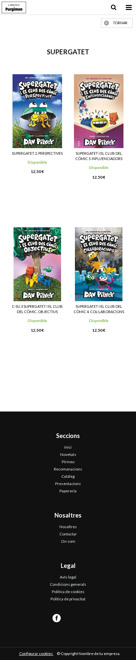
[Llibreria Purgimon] (14, 8)
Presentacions (68, 483)
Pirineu (68, 461)
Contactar (68, 533)
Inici (68, 447)
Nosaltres (68, 526)
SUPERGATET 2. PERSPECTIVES (37, 153)
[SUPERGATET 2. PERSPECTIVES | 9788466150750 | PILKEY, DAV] (37, 111)
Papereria (68, 490)
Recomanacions (68, 469)
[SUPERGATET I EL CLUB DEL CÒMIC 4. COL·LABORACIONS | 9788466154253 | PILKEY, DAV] (98, 264)
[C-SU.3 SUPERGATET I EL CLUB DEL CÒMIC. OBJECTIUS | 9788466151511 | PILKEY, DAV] (37, 264)
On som (68, 541)
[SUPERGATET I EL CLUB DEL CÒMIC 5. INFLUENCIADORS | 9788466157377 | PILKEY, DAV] (98, 111)
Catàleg (68, 476)
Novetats (68, 454)
